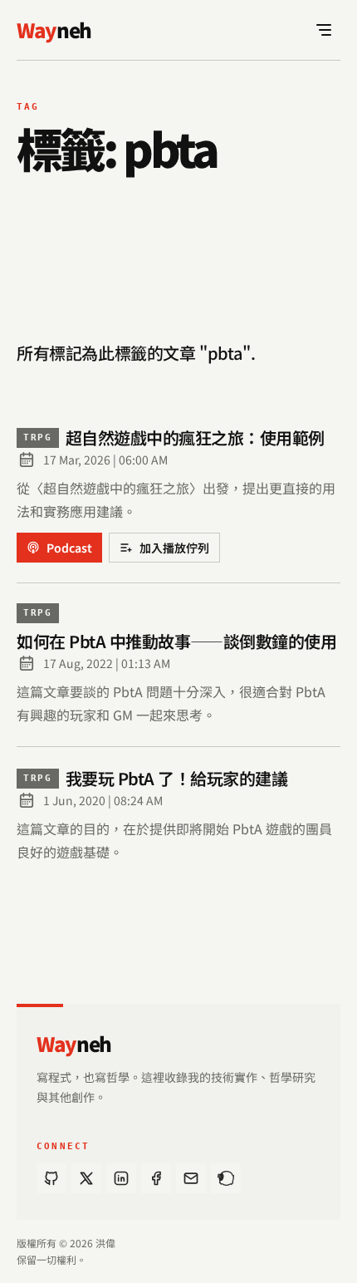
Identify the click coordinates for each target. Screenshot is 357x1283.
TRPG (37, 437)
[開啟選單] (323, 30)
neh (74, 1043)
